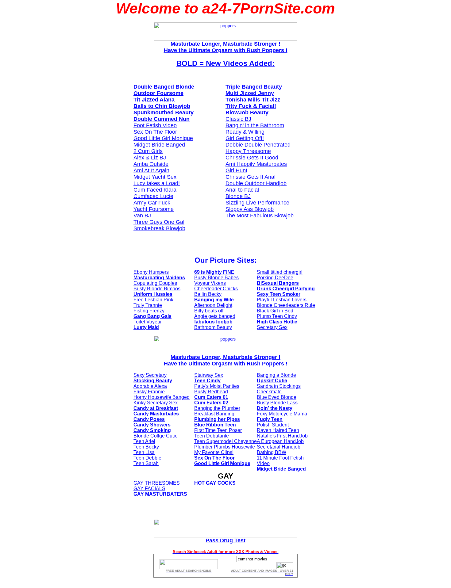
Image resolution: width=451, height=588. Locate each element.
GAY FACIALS (149, 488)
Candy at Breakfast (155, 408)
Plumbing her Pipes (217, 419)
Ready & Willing (245, 132)
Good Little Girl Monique (163, 138)
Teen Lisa (144, 452)
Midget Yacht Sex (154, 177)
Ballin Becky (208, 294)
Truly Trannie (147, 305)
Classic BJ (238, 119)
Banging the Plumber (217, 408)
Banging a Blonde (276, 375)
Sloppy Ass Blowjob (250, 209)
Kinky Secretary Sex (155, 402)
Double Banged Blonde (163, 87)
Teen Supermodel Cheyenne (225, 441)
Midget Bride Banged (159, 145)
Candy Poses (149, 419)
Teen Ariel (144, 441)
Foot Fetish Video (155, 125)
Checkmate (269, 391)
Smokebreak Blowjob (159, 228)
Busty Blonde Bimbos (156, 288)
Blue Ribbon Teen (215, 424)
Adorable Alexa (150, 386)
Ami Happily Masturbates (256, 164)
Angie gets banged (214, 316)
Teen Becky (146, 446)
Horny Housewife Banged (161, 397)
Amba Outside (150, 164)
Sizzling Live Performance (257, 203)
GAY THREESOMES (156, 483)
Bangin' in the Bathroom (255, 125)
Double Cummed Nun (161, 119)
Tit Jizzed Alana (154, 100)
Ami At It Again (151, 170)
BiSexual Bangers (278, 283)
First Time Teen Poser (218, 430)
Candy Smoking (152, 430)
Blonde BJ (238, 196)
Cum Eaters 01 (211, 397)
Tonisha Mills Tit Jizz (253, 100)
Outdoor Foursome (158, 93)
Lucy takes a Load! (156, 183)
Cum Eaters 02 (211, 402)
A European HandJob (280, 441)
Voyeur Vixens (210, 283)
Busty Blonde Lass (277, 402)
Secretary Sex (272, 327)
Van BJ (142, 215)
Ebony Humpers (151, 272)
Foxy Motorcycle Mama (282, 413)
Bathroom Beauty (213, 327)
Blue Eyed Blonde (276, 397)
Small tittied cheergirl (280, 272)
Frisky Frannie (149, 391)
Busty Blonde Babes (216, 277)
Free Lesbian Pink (153, 299)
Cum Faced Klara (154, 190)
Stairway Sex (208, 375)
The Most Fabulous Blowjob (260, 215)
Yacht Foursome (153, 209)
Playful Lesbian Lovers (281, 299)
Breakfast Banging (214, 413)
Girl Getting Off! (245, 138)
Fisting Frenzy (148, 310)
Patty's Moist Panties (216, 386)
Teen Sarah (146, 463)
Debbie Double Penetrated (258, 145)
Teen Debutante (211, 435)
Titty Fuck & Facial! (251, 106)
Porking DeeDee (275, 277)
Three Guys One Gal (158, 222)
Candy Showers (152, 424)
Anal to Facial (242, 190)
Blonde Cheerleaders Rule (286, 305)
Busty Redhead (211, 391)
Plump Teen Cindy (277, 316)
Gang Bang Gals (152, 316)
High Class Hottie (277, 321)
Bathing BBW (271, 452)
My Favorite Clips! (213, 452)
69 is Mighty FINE (214, 272)
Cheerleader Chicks (216, 288)
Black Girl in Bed (275, 310)
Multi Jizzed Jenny (250, 93)
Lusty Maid (146, 327)
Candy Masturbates (156, 413)
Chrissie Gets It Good (252, 158)
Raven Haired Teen (278, 430)
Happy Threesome (248, 151)
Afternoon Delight (213, 305)
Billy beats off (208, 310)
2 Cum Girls (148, 151)
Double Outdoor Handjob (256, 183)
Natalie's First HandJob (282, 435)
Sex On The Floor (155, 132)
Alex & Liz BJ (149, 158)
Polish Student (273, 424)
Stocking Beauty (152, 380)
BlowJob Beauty (247, 112)
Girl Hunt (236, 170)
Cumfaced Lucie (153, 196)
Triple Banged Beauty (254, 87)
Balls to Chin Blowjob (161, 106)
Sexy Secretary (150, 375)
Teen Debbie (147, 457)
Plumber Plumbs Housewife (224, 446)
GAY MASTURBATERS (160, 494)
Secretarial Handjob (278, 446)
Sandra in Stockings (279, 386)
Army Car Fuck (151, 203)
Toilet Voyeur (147, 321)
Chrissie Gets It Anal (251, 177)
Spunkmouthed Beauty (163, 112)
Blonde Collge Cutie (155, 435)
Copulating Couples (155, 283)
